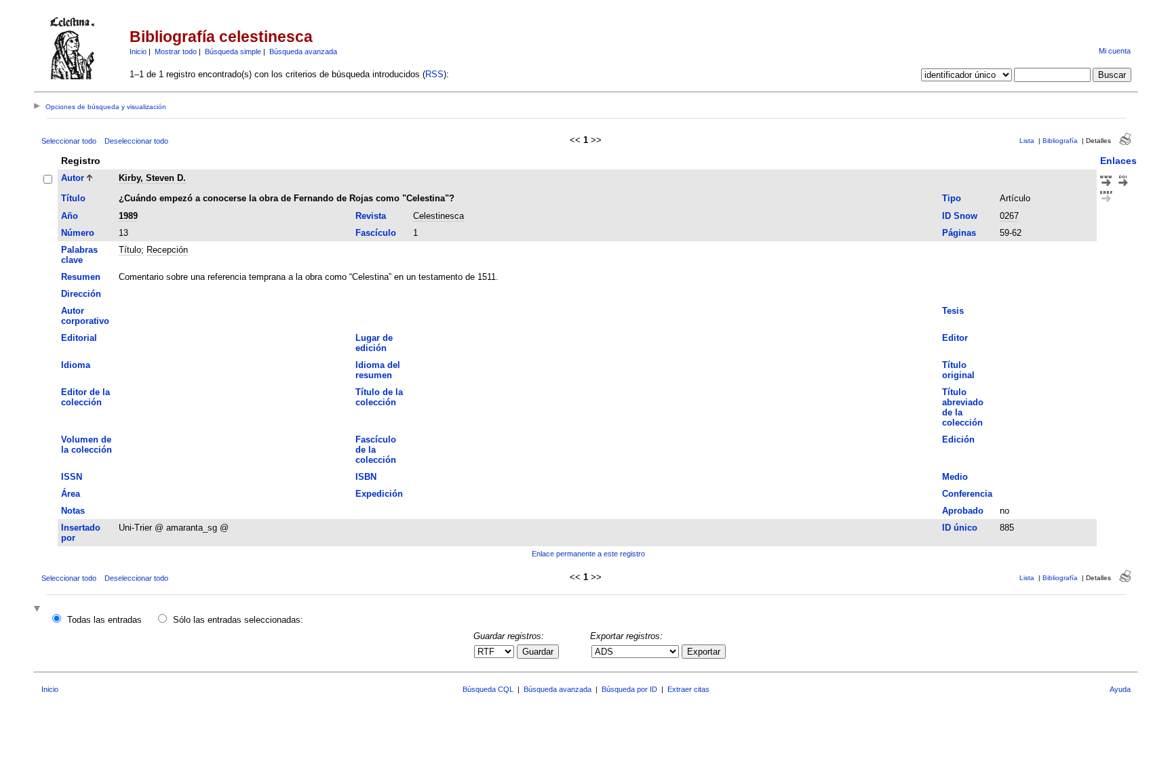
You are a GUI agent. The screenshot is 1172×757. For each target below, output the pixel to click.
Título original (958, 370)
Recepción (167, 250)
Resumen (80, 277)
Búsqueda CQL (488, 689)
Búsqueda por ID (629, 689)
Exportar (703, 652)
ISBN (365, 477)
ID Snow (959, 216)
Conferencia (967, 494)
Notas (73, 511)
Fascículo (375, 233)
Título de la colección (379, 397)
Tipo (951, 198)
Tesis (953, 311)
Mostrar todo (176, 51)
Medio (955, 477)
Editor (955, 338)
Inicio (138, 51)
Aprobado (962, 511)
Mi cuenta (1115, 51)
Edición (958, 439)
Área (70, 494)
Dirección (81, 294)
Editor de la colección (85, 397)
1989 (128, 216)
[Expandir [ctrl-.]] (38, 609)
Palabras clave (79, 255)
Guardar (537, 652)
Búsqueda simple (233, 51)
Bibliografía (1060, 140)
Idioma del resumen (377, 370)
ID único (959, 528)
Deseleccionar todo (136, 141)
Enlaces (1118, 160)
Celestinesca (438, 216)
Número (77, 233)
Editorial (79, 338)
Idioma (75, 365)
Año (69, 216)
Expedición (379, 494)
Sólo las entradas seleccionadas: (238, 620)
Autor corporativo (85, 316)
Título (73, 198)
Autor (72, 178)
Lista (1026, 140)
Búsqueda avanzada (303, 51)
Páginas (959, 233)
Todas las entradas (104, 620)
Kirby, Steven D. (152, 178)
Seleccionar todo (68, 141)
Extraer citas (688, 689)
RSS (434, 74)
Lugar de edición (374, 343)
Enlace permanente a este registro (588, 554)
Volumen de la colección (86, 444)
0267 (1009, 216)
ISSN (71, 477)
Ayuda (1120, 689)
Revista (370, 216)
